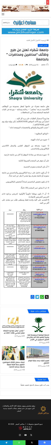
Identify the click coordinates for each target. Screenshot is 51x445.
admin (43, 65)
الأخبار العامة (30, 40)
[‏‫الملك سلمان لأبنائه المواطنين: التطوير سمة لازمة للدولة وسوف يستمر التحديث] (13, 353)
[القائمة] (3, 14)
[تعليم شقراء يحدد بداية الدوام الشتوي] (37, 352)
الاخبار (38, 40)
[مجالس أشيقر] (25, 8)
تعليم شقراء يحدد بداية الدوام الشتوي (38, 361)
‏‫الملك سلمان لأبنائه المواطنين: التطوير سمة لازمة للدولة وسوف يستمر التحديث (13, 364)
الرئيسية (44, 40)
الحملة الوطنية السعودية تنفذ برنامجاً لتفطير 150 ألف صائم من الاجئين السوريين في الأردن (38, 337)
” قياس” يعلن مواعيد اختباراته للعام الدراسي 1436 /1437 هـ (14, 332)
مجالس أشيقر (20, 424)
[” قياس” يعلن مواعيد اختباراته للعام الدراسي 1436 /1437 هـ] (13, 322)
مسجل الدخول (34, 385)
